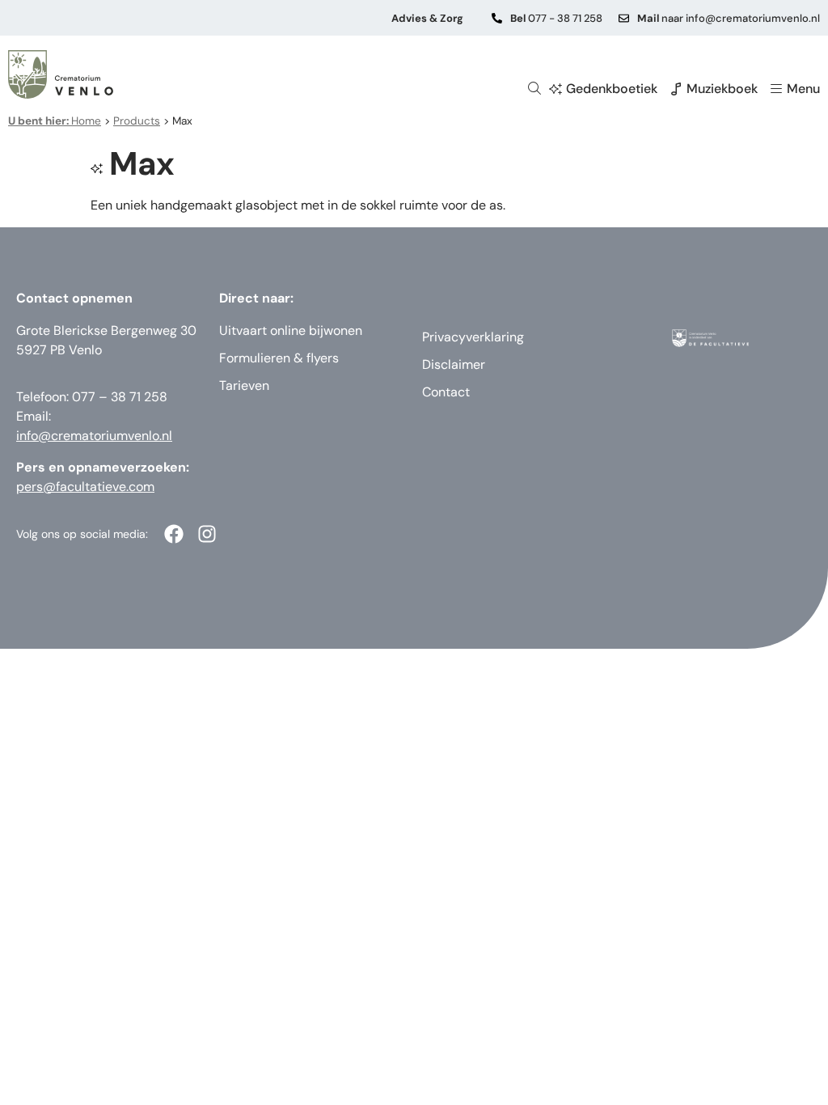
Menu (803, 88)
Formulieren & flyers (279, 357)
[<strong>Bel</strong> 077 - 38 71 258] (497, 18)
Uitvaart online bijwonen (290, 330)
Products (136, 121)
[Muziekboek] (676, 89)
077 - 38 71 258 (556, 18)
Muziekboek (722, 88)
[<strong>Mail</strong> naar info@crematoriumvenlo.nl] (624, 18)
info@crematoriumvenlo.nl (94, 435)
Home (54, 121)
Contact (446, 391)
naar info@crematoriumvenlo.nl (728, 18)
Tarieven (244, 385)
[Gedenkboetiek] (555, 89)
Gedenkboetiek (611, 88)
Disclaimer (453, 364)
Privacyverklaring (473, 336)
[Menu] (776, 89)
